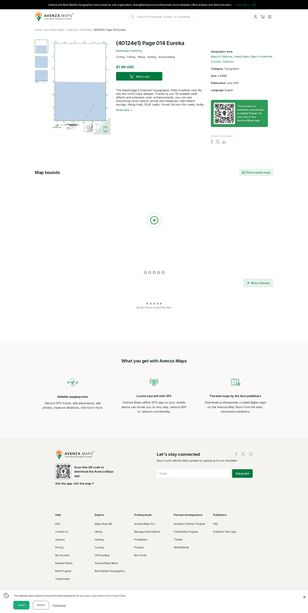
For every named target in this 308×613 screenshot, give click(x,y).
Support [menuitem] (60, 539)
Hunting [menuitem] (99, 539)
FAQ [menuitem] (57, 523)
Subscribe (242, 473)
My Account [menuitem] (62, 555)
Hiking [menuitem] (98, 531)
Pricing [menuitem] (59, 547)
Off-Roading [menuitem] (102, 555)
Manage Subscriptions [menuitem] (147, 531)
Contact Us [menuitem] (61, 531)
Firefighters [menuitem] (141, 539)
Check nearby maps (258, 172)
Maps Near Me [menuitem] (103, 523)
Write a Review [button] (260, 283)
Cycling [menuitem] (99, 547)
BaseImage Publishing (129, 50)
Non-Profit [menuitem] (140, 555)
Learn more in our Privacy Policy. (109, 595)
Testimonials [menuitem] (62, 578)
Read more (122, 109)
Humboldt (85, 29)
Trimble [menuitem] (178, 539)
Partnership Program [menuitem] (186, 531)
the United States (54, 29)
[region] (154, 221)
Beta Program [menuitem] (63, 570)
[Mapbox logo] (44, 260)
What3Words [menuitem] (181, 547)
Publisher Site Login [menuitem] (224, 531)
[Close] (304, 595)
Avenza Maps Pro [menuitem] (144, 523)
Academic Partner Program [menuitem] (189, 523)
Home (38, 29)
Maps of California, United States (230, 56)
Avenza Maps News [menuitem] (106, 563)
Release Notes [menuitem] (64, 563)
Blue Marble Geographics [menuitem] (110, 570)
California (72, 29)
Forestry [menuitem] (139, 547)
